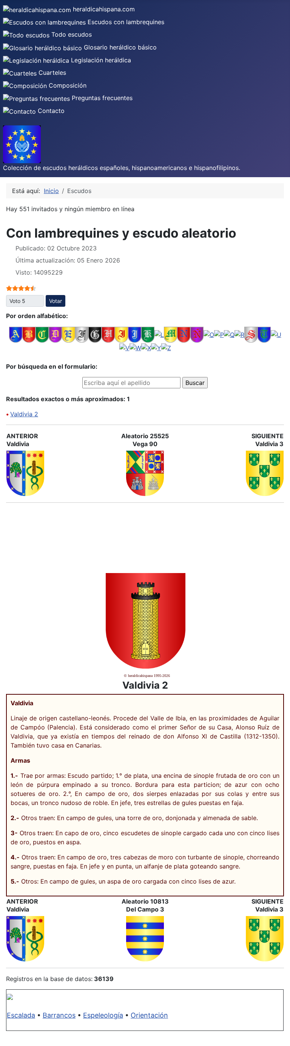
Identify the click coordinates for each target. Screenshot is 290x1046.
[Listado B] (28, 334)
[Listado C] (42, 334)
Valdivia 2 (24, 414)
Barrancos (59, 1015)
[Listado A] (15, 334)
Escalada (21, 1015)
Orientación (149, 1015)
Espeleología (103, 1015)
